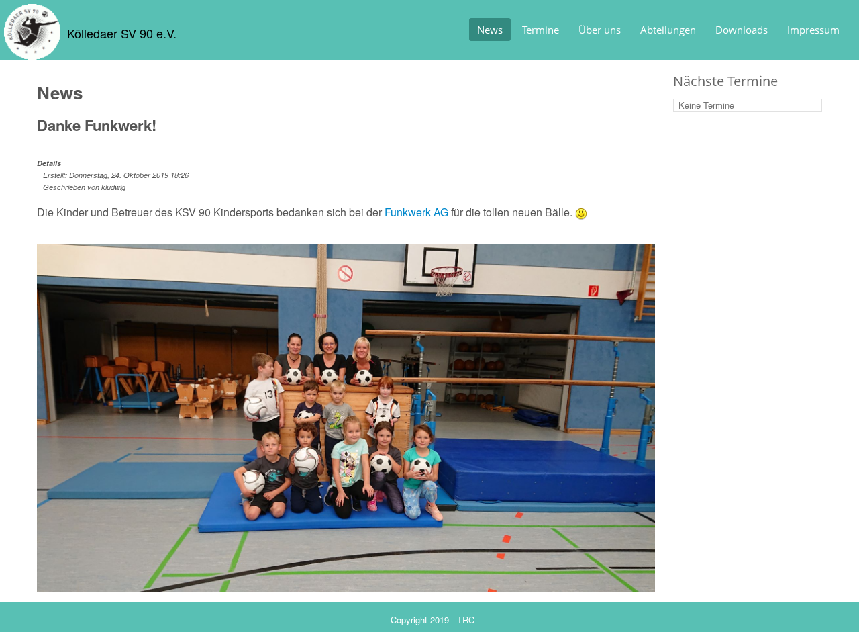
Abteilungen (668, 29)
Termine (540, 29)
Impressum (813, 29)
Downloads (741, 29)
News (490, 29)
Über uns (599, 29)
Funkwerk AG (416, 212)
